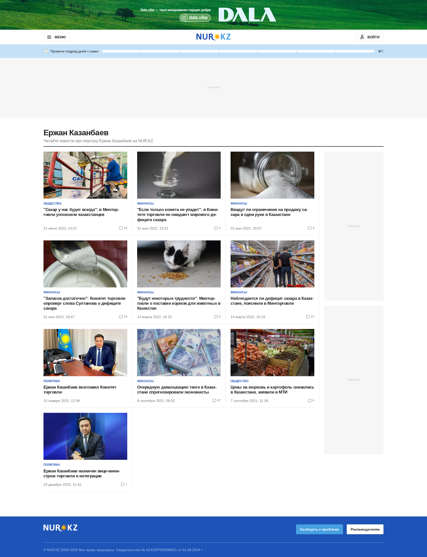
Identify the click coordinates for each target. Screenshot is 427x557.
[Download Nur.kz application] (213, 15)
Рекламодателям (365, 529)
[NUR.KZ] (213, 37)
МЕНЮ (60, 37)
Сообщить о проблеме (319, 529)
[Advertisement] (213, 87)
